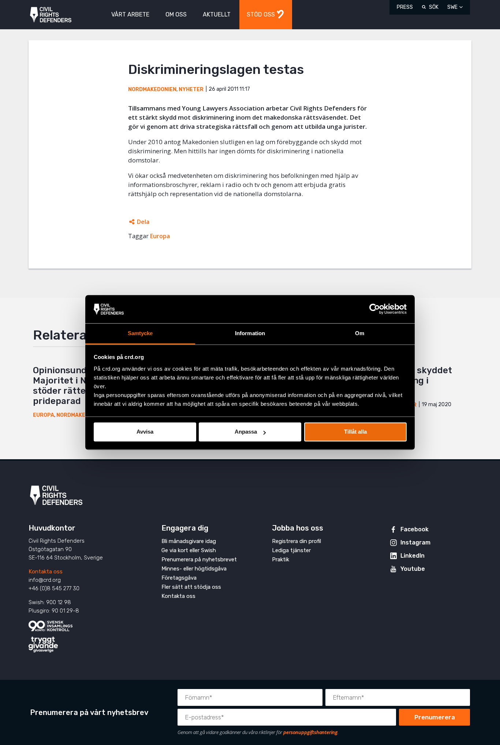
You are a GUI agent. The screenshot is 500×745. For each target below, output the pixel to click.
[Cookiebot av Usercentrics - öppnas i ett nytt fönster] (375, 309)
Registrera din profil (296, 541)
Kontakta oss (46, 571)
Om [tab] (359, 333)
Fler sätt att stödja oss (191, 587)
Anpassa (246, 432)
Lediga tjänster (291, 550)
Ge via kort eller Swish (188, 550)
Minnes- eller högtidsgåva (194, 568)
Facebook (414, 529)
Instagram (415, 542)
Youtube (412, 568)
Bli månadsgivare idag (188, 541)
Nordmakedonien (152, 89)
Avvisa (145, 432)
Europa (160, 236)
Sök (434, 7)
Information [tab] (250, 333)
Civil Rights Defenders (50, 15)
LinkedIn (412, 555)
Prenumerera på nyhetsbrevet (199, 559)
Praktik (280, 559)
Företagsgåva (179, 577)
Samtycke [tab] (140, 333)
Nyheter (191, 89)
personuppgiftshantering (310, 732)
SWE (452, 7)
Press (405, 7)
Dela (143, 222)
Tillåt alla (355, 432)
